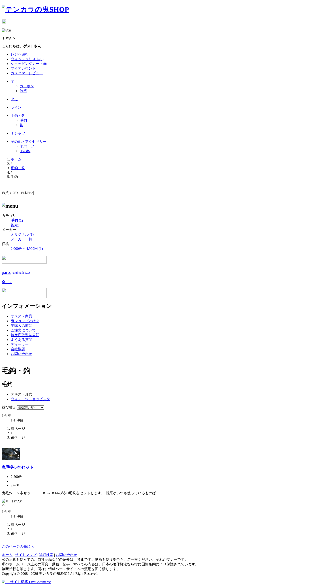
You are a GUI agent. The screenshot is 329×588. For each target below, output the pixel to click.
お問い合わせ (21, 354)
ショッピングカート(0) (29, 64)
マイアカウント (23, 68)
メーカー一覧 (21, 239)
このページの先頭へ (18, 546)
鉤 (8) (15, 225)
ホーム (16, 159)
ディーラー (20, 344)
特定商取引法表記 (25, 335)
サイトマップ (25, 555)
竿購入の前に (21, 325)
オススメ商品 (21, 316)
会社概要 (18, 349)
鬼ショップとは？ (25, 321)
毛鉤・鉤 (18, 116)
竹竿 (23, 91)
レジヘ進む (20, 54)
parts (6, 272)
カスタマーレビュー (27, 73)
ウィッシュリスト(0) (27, 59)
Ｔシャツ (18, 133)
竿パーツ (27, 146)
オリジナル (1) (22, 234)
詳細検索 (46, 555)
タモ (14, 99)
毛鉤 (23, 120)
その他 (25, 151)
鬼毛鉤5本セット (18, 467)
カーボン (27, 86)
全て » (7, 282)
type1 (27, 273)
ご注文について (23, 330)
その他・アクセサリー (29, 141)
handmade (18, 272)
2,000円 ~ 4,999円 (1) (27, 248)
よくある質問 (21, 340)
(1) (17, 220)
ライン (16, 107)
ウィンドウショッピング (30, 399)
